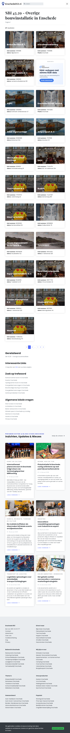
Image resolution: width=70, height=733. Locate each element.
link (17, 367)
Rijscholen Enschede (43, 629)
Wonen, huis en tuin (46, 461)
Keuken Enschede (42, 679)
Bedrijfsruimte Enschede (44, 705)
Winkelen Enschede (42, 653)
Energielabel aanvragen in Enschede (17, 385)
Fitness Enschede (11, 419)
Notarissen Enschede (12, 681)
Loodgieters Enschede (12, 662)
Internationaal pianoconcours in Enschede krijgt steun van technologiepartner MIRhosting (19, 469)
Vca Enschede (41, 681)
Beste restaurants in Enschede (15, 409)
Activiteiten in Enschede (13, 406)
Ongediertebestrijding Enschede (47, 708)
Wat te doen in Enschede (13, 404)
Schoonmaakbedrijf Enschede (15, 686)
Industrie (41, 519)
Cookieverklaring (11, 638)
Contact (8, 631)
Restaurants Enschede (12, 653)
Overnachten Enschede (44, 664)
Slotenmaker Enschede (13, 708)
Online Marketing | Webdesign (50, 574)
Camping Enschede (42, 662)
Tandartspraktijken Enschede (15, 660)
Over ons (8, 636)
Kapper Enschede (42, 636)
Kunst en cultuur (14, 461)
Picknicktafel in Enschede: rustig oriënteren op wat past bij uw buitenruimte (49, 466)
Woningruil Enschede (43, 699)
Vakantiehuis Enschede (43, 666)
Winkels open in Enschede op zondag (17, 411)
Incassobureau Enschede (44, 703)
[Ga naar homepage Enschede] (11, 3)
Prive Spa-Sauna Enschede (45, 701)
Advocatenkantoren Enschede (15, 705)
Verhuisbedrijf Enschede (13, 666)
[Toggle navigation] (67, 4)
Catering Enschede (11, 655)
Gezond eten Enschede (44, 642)
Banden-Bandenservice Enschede (16, 703)
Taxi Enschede (41, 633)
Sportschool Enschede (43, 688)
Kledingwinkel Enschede (44, 684)
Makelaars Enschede (12, 688)
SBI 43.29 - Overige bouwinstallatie (16, 357)
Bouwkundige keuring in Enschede (16, 388)
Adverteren (9, 633)
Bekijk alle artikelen (57, 436)
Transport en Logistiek (17, 574)
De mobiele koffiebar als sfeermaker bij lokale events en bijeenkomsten (19, 526)
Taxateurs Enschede (12, 684)
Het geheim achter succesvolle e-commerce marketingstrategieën (49, 579)
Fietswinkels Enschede (43, 631)
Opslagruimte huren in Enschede (16, 383)
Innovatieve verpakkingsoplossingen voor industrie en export (49, 524)
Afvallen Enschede (42, 640)
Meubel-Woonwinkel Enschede (46, 655)
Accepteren (58, 728)
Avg (6, 640)
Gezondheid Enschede (43, 638)
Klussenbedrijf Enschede (13, 679)
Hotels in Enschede (11, 416)
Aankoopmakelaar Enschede (15, 393)
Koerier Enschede (11, 380)
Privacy (7, 642)
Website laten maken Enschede (46, 686)
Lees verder (12, 495)
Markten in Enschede (12, 414)
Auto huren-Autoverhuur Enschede (17, 701)
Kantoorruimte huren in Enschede (16, 378)
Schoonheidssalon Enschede (14, 657)
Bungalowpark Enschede (44, 668)
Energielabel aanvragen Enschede (16, 390)
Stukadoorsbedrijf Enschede (14, 664)
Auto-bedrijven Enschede (13, 699)
